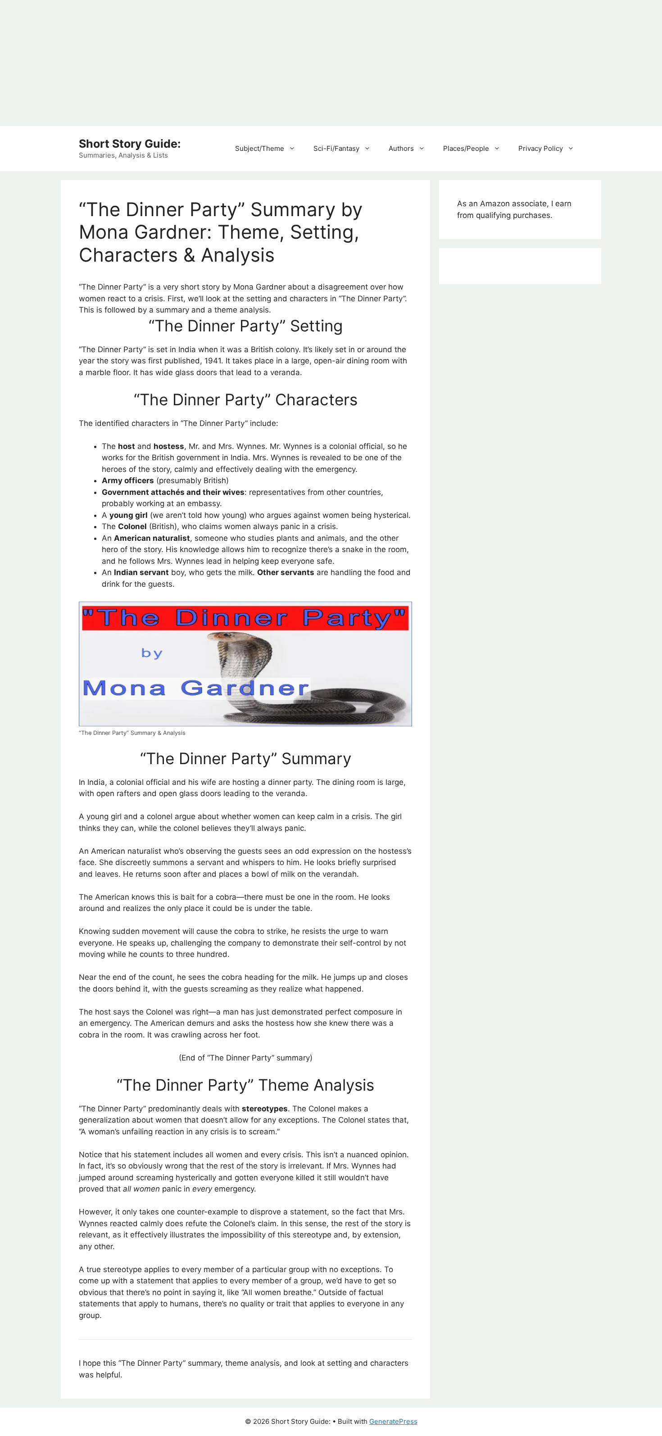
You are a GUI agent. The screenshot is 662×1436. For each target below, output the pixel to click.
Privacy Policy (540, 148)
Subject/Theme (259, 148)
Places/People (466, 148)
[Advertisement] (270, 63)
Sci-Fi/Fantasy (336, 148)
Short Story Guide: (130, 143)
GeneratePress (393, 1421)
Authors (401, 148)
